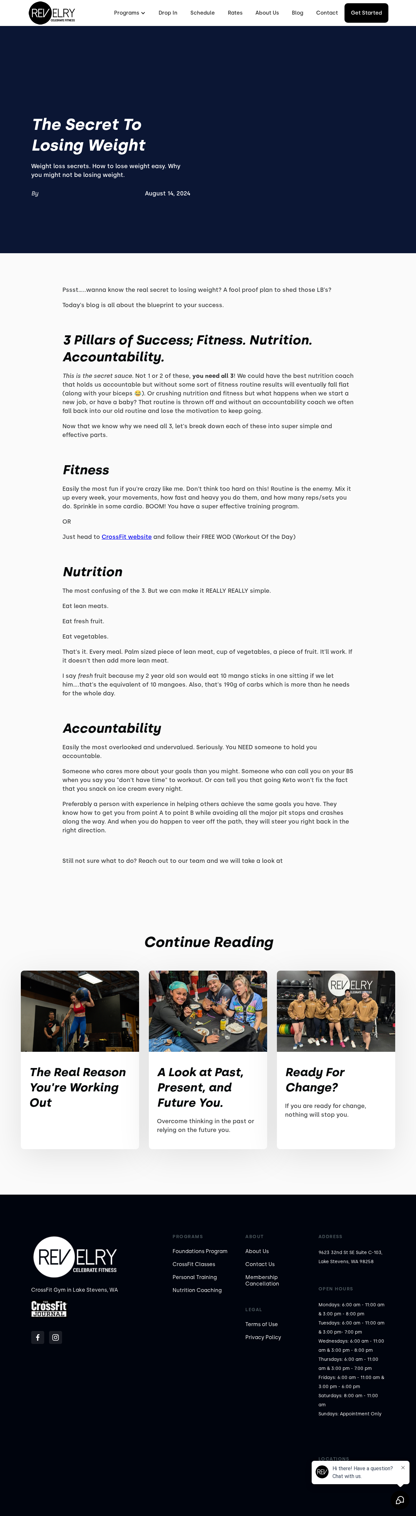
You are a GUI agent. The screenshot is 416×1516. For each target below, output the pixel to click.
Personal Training (195, 1277)
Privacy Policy (263, 1337)
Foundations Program (200, 1251)
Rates (235, 13)
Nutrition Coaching (197, 1290)
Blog (297, 13)
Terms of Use (261, 1324)
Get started (366, 13)
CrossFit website (127, 537)
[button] (129, 13)
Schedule (202, 13)
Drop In (168, 13)
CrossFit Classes (194, 1264)
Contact (327, 13)
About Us (267, 13)
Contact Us (260, 1264)
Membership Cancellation (262, 1280)
